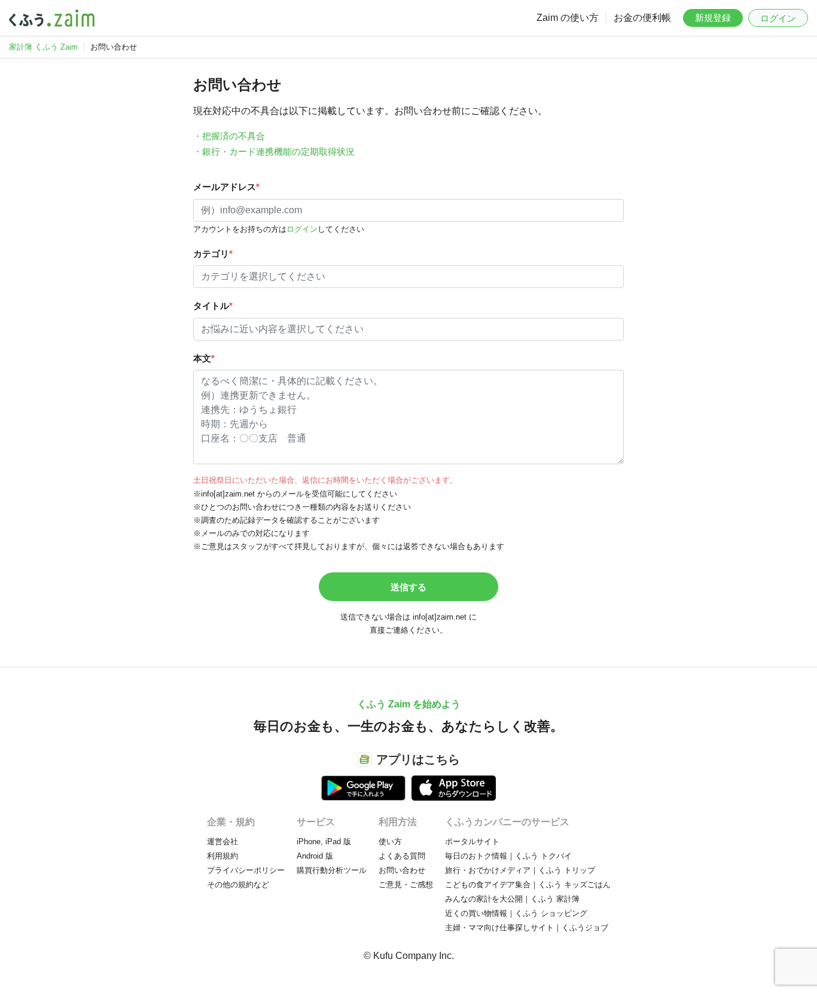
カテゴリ (213, 254)
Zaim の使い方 (567, 18)
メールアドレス (226, 187)
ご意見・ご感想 (406, 884)
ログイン (778, 18)
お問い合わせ (402, 870)
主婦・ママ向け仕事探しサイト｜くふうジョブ (526, 927)
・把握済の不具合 (229, 136)
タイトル (213, 306)
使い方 (390, 841)
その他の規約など (238, 884)
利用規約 (222, 855)
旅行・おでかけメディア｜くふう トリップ (520, 870)
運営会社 (222, 841)
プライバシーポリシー (246, 870)
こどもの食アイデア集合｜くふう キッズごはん (528, 884)
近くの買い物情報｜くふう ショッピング (516, 913)
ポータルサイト (472, 841)
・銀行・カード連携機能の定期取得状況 (274, 151)
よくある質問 (402, 855)
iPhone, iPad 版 (324, 841)
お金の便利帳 (642, 18)
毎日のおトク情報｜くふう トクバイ (508, 855)
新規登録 (713, 18)
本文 (204, 358)
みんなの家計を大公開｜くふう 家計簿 (512, 898)
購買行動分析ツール (332, 870)
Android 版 (315, 855)
